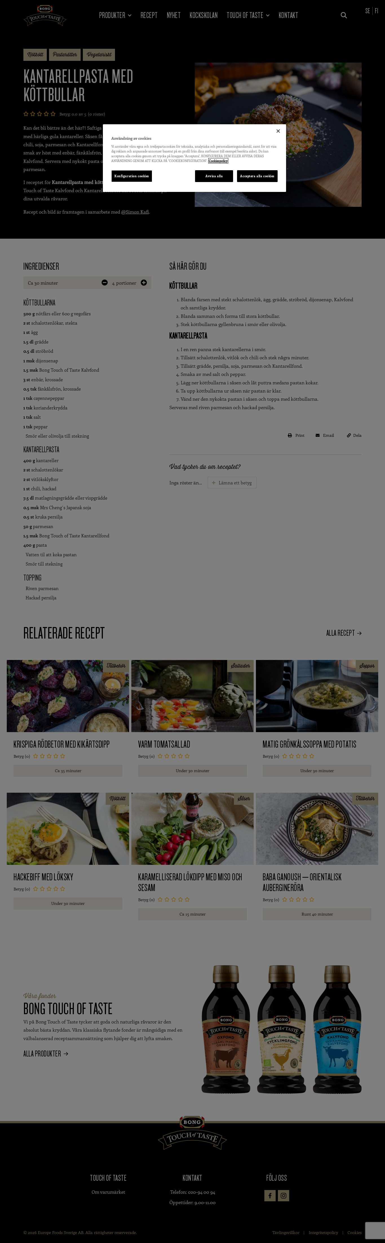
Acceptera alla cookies (257, 176)
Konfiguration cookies (131, 176)
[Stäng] (278, 131)
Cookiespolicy (218, 161)
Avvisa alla (214, 176)
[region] (194, 158)
